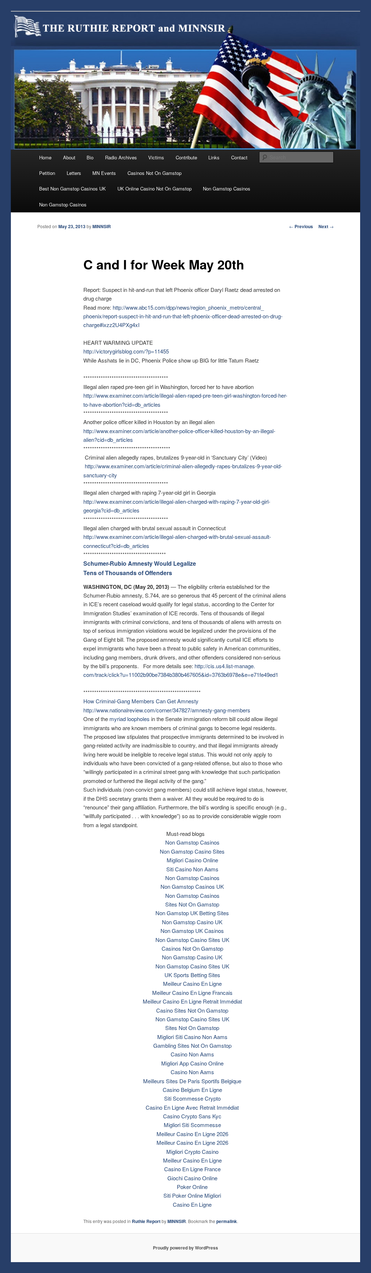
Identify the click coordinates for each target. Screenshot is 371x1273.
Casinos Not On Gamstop (155, 172)
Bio (90, 157)
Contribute (186, 157)
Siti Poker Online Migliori (192, 1195)
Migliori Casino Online (192, 860)
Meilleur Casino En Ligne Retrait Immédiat (192, 1001)
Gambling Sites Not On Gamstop (192, 1045)
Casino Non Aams (192, 1054)
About (69, 157)
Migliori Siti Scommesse (192, 1124)
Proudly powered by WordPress (185, 1247)
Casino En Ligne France (192, 1169)
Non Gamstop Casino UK (192, 922)
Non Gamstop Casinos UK (192, 886)
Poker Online (192, 1186)
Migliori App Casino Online (192, 1063)
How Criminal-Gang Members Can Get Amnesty (141, 701)
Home (45, 157)
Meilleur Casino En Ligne (192, 983)
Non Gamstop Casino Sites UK (192, 939)
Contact (239, 157)
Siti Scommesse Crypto (192, 1098)
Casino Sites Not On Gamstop (192, 1010)
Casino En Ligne (192, 1204)
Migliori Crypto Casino (192, 1151)
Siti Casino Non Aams (192, 869)
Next (326, 226)
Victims (156, 157)
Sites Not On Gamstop (192, 904)
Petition (47, 172)
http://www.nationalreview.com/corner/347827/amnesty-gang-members (166, 710)
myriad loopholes (129, 719)
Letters (74, 172)
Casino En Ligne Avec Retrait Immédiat (192, 1107)
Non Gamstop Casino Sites (192, 851)
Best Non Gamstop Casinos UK (72, 188)
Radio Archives (121, 157)
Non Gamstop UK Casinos (192, 930)
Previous (301, 226)
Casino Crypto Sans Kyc (192, 1116)
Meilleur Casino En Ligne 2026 (192, 1134)
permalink (226, 1221)
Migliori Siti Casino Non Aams (192, 1036)
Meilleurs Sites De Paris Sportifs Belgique (192, 1081)
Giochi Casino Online (192, 1178)
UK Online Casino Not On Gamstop (154, 188)
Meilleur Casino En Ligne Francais (192, 992)
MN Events (104, 172)
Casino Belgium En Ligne (192, 1089)
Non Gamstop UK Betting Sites (192, 913)
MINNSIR (101, 226)
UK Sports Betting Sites (192, 975)
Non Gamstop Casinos (226, 188)
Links (214, 157)
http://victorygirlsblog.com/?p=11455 (126, 351)
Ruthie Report (146, 1221)
